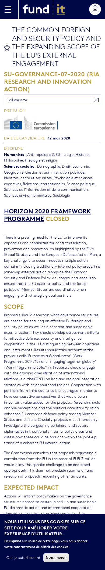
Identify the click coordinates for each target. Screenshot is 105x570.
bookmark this (7, 48)
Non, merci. (56, 557)
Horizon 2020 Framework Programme (47, 214)
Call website (16, 99)
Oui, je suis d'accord (23, 557)
